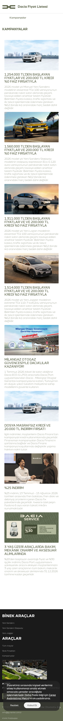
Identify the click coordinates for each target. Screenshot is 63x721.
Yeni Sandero (8, 623)
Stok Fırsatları (8, 651)
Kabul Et (32, 705)
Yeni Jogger (7, 633)
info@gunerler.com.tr (12, 712)
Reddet (14, 705)
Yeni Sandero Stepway (12, 628)
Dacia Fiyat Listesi (33, 6)
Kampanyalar (8, 656)
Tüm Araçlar (7, 646)
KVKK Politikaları (10, 718)
